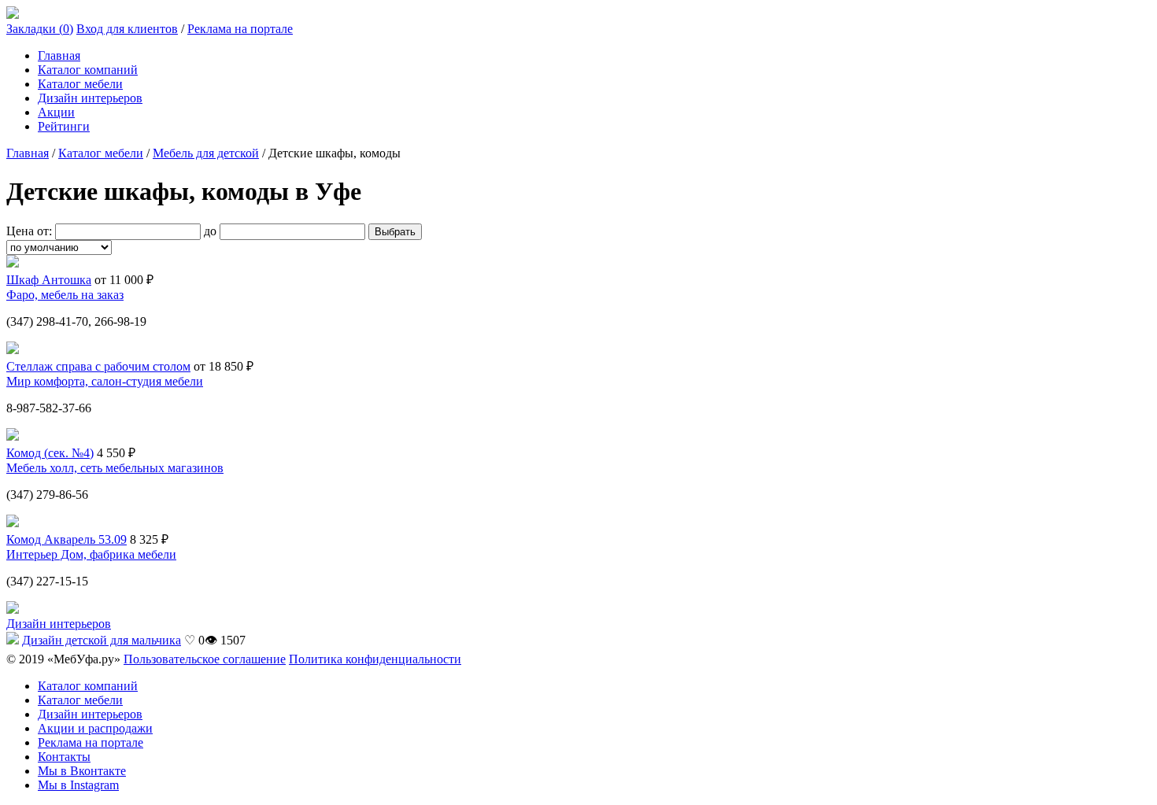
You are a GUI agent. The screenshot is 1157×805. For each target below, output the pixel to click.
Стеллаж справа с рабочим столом (98, 366)
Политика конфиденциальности (375, 659)
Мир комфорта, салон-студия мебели (104, 381)
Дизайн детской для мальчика (101, 640)
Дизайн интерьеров (90, 98)
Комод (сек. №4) (50, 453)
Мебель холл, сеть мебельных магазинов (115, 468)
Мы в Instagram (78, 785)
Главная (59, 55)
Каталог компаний (88, 69)
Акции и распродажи (95, 728)
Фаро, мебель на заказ (65, 294)
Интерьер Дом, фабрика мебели (91, 554)
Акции (56, 112)
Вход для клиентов (127, 28)
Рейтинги (64, 126)
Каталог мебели (80, 83)
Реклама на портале (240, 28)
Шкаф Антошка (48, 279)
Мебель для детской (206, 153)
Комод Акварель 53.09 (66, 539)
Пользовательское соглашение (205, 659)
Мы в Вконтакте (82, 770)
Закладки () (39, 28)
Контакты (64, 756)
